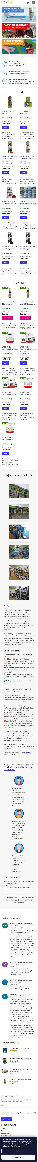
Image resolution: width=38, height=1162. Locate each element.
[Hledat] (23, 2)
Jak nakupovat (5, 1133)
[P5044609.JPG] (19, 550)
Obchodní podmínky (7, 1136)
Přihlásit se (7, 1119)
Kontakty (3, 1129)
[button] (4, 14)
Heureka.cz (18, 755)
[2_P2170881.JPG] (19, 591)
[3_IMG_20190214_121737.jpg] (19, 509)
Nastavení (18, 1151)
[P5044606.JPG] (19, 529)
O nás (2, 1131)
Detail (6, 127)
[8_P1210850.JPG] (19, 488)
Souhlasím (18, 1157)
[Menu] (34, 2)
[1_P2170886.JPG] (19, 570)
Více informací (15, 1146)
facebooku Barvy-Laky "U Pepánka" (18, 768)
